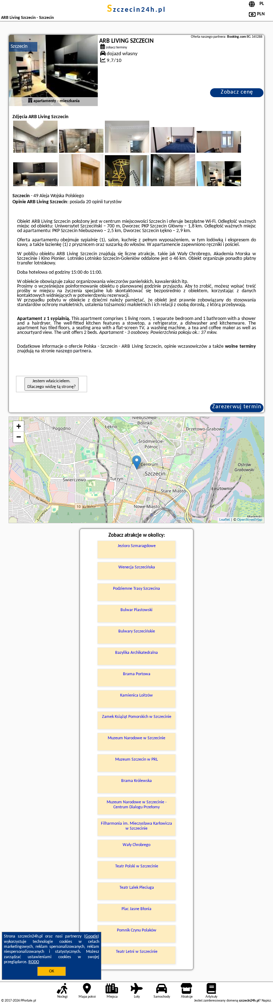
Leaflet (224, 520)
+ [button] (18, 426)
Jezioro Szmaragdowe (137, 546)
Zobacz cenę (237, 92)
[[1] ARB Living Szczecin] (53, 70)
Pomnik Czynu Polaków (136, 930)
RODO (33, 962)
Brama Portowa (136, 674)
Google (91, 936)
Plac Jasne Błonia (136, 909)
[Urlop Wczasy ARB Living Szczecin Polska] (91, 145)
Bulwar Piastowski (136, 610)
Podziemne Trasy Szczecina (136, 589)
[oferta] (30, 101)
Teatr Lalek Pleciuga (136, 888)
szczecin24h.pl (136, 10)
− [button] (18, 436)
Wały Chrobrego (136, 845)
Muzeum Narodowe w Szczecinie (136, 738)
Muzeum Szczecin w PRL (136, 759)
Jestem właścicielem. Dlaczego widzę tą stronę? (51, 384)
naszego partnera (73, 351)
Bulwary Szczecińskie (136, 631)
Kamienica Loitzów (136, 695)
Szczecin (19, 46)
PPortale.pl (28, 1001)
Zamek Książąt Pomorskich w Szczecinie (136, 717)
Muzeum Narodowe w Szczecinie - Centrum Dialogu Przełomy (137, 804)
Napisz (266, 1001)
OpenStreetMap (249, 520)
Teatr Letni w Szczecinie (136, 952)
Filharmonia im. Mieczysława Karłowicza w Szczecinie (136, 826)
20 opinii (94, 202)
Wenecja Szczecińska (136, 567)
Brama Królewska (136, 781)
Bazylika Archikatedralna (136, 653)
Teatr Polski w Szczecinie (136, 866)
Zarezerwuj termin (236, 407)
